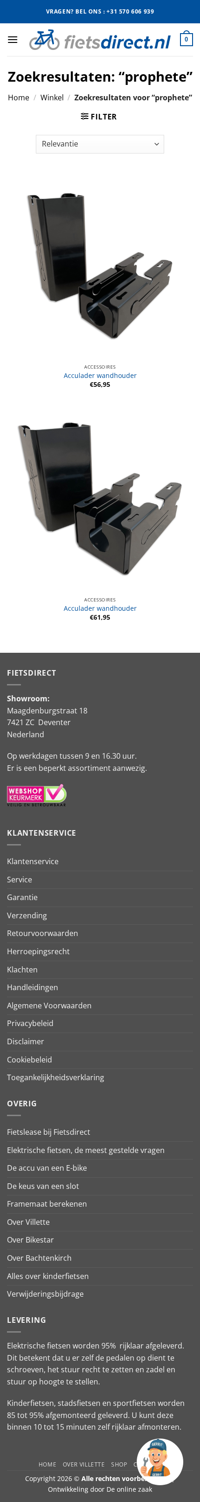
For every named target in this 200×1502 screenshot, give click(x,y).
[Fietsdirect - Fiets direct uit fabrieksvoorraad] (100, 39)
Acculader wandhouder (100, 375)
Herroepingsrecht (38, 951)
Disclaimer (25, 1041)
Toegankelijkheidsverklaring (55, 1077)
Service (19, 879)
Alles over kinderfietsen (48, 1276)
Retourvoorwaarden (42, 933)
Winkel (52, 97)
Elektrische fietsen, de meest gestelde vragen (86, 1150)
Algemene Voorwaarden (49, 1005)
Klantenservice (33, 861)
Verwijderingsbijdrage (45, 1294)
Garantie (22, 897)
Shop (119, 1464)
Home (18, 97)
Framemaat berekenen (47, 1204)
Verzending (27, 915)
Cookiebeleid (29, 1060)
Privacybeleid (30, 1023)
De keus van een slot (43, 1186)
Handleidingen (32, 987)
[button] (12, 39)
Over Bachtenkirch (39, 1258)
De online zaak (129, 1489)
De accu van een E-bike (47, 1168)
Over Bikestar (30, 1240)
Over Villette (28, 1222)
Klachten (22, 969)
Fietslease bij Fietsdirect (48, 1132)
